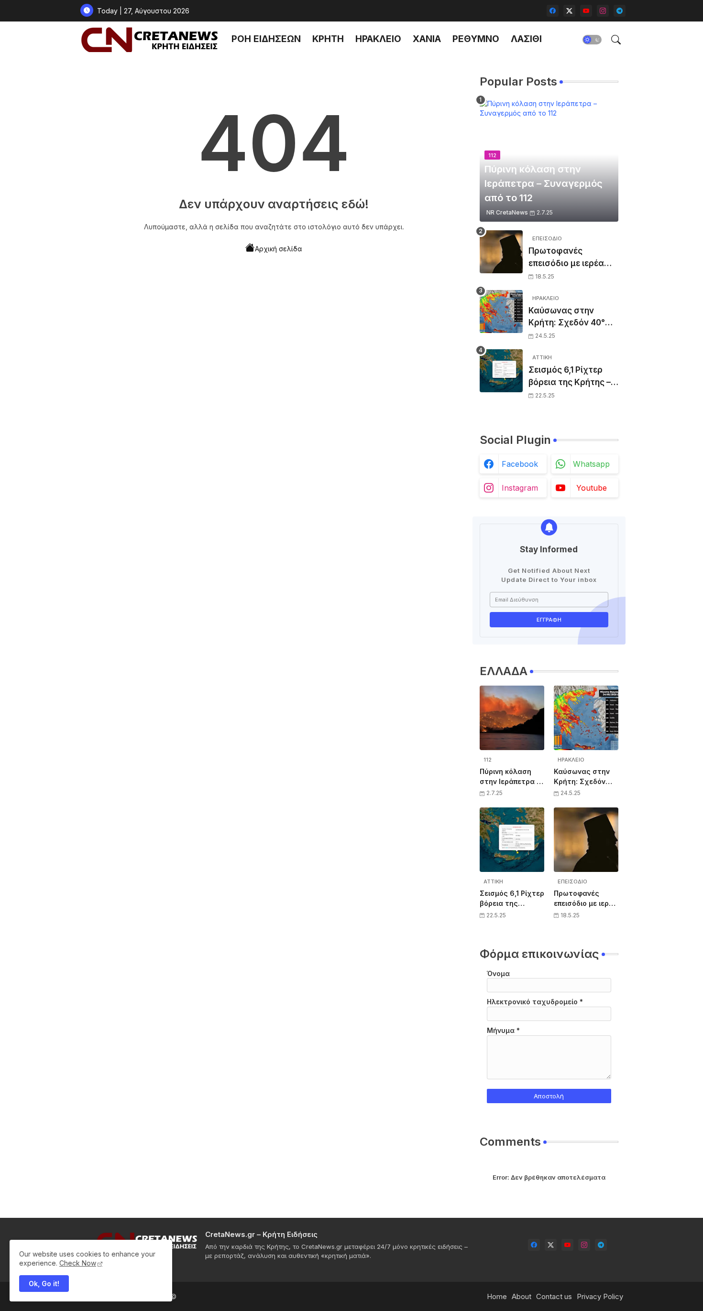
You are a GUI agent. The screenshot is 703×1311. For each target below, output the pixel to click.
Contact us (554, 1296)
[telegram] (620, 11)
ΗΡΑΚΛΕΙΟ (378, 38)
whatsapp (591, 464)
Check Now (77, 1263)
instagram (520, 488)
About (521, 1296)
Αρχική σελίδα (278, 249)
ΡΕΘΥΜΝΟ (475, 38)
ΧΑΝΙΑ (427, 38)
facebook (520, 464)
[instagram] (603, 11)
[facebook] (553, 11)
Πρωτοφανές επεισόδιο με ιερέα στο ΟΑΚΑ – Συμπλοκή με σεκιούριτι (566, 257)
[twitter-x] (569, 11)
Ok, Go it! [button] (44, 1283)
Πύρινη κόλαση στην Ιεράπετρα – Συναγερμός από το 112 (510, 776)
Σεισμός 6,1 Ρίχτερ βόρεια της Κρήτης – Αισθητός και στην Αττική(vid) (569, 376)
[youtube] (586, 11)
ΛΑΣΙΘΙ (526, 38)
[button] (592, 39)
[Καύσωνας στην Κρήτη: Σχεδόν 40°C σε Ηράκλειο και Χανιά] (501, 311)
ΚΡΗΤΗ (328, 38)
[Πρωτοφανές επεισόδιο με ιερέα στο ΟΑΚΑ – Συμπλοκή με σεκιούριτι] (501, 251)
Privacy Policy (600, 1296)
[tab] (266, 39)
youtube (591, 488)
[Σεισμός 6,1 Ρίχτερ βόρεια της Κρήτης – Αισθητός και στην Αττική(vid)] (501, 370)
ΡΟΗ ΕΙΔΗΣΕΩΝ (266, 38)
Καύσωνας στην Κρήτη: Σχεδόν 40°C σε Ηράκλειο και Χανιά (569, 317)
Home (497, 1296)
